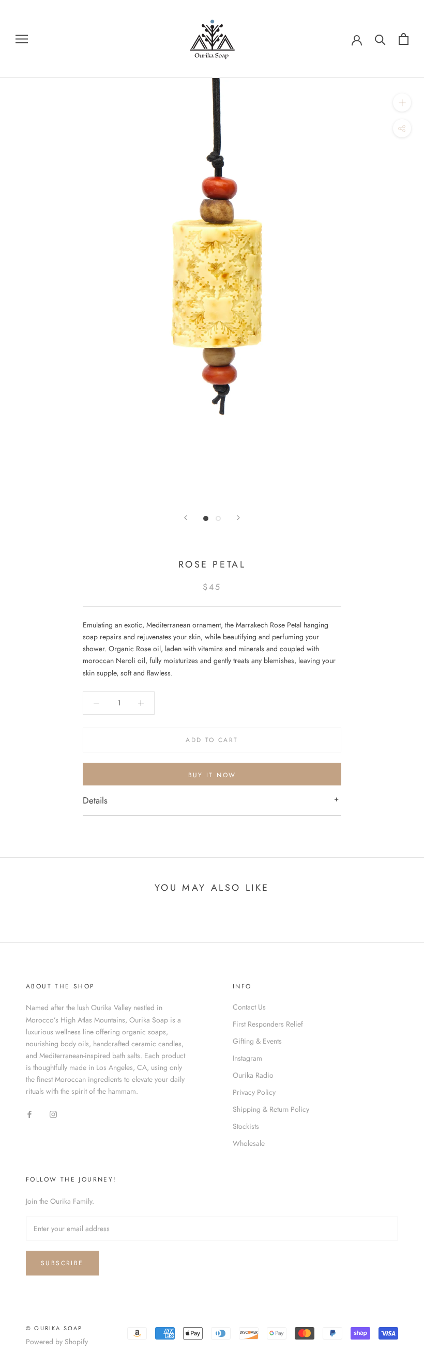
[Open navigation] (22, 39)
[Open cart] (403, 39)
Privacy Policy (254, 1092)
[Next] (238, 517)
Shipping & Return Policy (271, 1109)
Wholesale (249, 1143)
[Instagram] (53, 1114)
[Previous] (185, 517)
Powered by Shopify (57, 1341)
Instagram (247, 1058)
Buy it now (212, 775)
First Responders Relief (268, 1024)
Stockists (246, 1126)
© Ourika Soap (54, 1328)
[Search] (380, 39)
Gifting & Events (257, 1041)
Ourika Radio (253, 1075)
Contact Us (249, 1007)
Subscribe (62, 1263)
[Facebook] (29, 1114)
